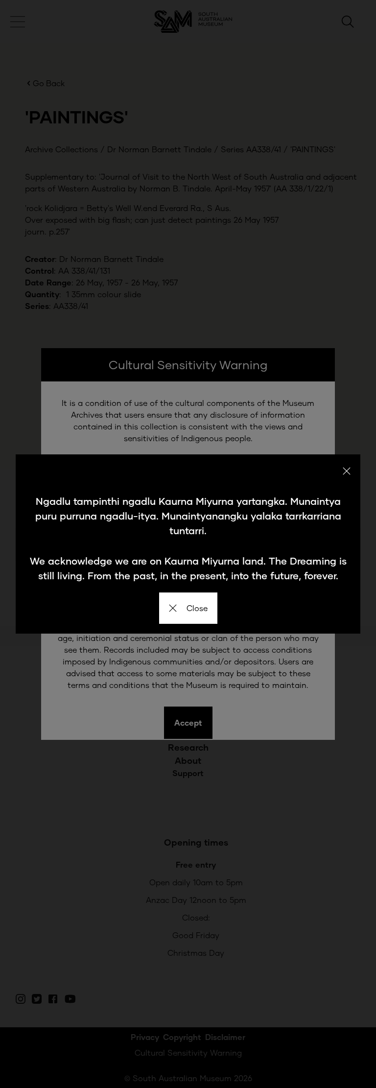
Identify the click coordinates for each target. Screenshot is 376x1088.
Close (197, 608)
